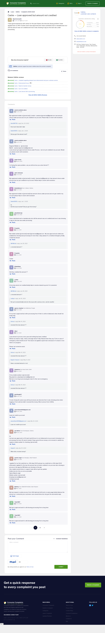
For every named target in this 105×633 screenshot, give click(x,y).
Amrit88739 (14, 123)
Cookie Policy (69, 610)
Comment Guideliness (71, 613)
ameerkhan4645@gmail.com (18, 421)
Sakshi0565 (14, 131)
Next (44, 528)
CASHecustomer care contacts (88, 13)
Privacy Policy (69, 608)
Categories (61, 3)
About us (68, 616)
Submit (61, 566)
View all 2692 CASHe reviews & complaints (86, 31)
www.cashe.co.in (80, 38)
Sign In (79, 3)
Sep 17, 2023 (25, 20)
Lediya (12, 298)
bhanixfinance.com (81, 41)
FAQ (67, 621)
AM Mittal (13, 243)
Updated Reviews (47, 616)
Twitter (92, 605)
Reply (13, 119)
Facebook (90, 605)
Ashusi (12, 321)
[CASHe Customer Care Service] (76, 13)
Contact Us (69, 618)
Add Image (16, 556)
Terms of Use (30, 567)
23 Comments (14, 70)
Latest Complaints (47, 613)
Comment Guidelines (62, 538)
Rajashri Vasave (15, 360)
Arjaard (13, 448)
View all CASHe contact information (86, 51)
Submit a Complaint (92, 3)
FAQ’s (71, 3)
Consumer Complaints (48, 605)
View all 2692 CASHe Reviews (37, 95)
